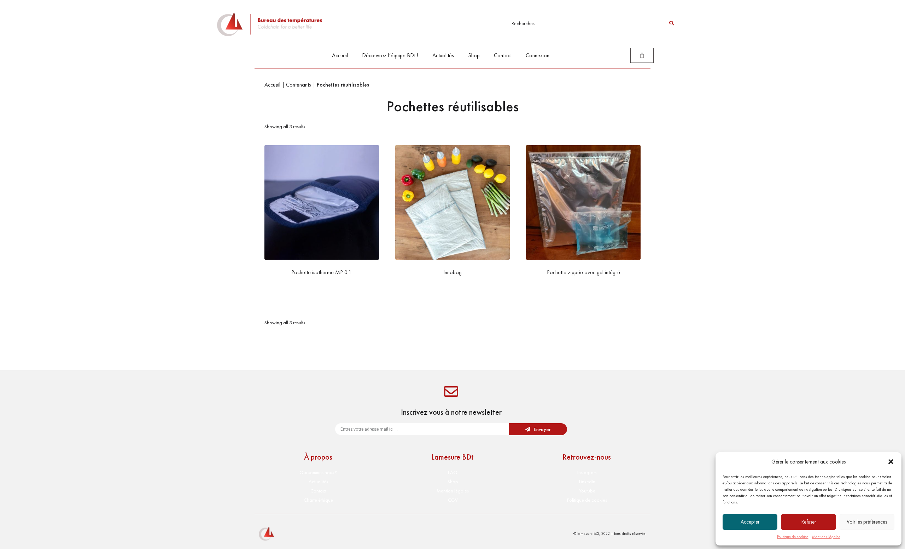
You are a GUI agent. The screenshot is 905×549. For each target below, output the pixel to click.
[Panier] (642, 55)
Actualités (443, 55)
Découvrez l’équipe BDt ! (390, 55)
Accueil (340, 55)
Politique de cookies (792, 536)
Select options (452, 286)
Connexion (537, 55)
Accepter (750, 521)
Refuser (808, 521)
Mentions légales (826, 536)
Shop (474, 55)
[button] (890, 461)
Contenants (298, 84)
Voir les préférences (867, 521)
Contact (503, 55)
